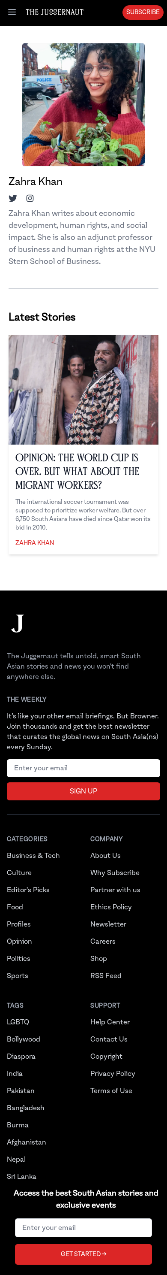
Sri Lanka (21, 1177)
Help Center (110, 1022)
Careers (103, 941)
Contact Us (109, 1039)
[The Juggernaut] (17, 632)
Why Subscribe (115, 873)
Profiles (19, 924)
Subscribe (143, 12)
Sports (17, 976)
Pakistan (21, 1091)
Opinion (19, 941)
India (15, 1074)
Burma (18, 1125)
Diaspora (21, 1056)
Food (15, 907)
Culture (19, 873)
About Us (105, 856)
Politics (18, 959)
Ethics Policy (111, 907)
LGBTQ (18, 1022)
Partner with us (115, 890)
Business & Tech (33, 856)
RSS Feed (106, 976)
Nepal (16, 1159)
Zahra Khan (34, 543)
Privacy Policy (112, 1074)
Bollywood (23, 1039)
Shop (98, 959)
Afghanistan (26, 1142)
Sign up (83, 791)
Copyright (106, 1056)
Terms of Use (111, 1091)
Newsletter (108, 924)
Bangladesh (26, 1108)
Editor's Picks (28, 890)
